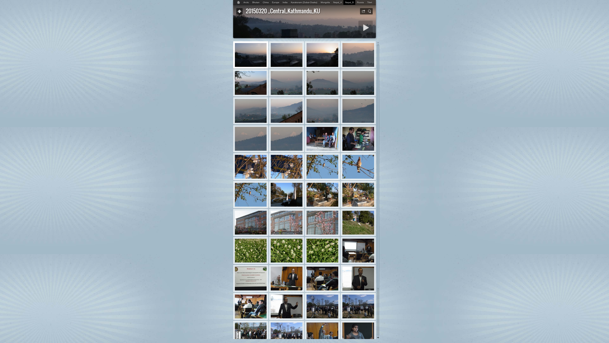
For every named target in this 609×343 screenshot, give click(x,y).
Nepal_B (349, 2)
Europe (275, 2)
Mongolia (325, 2)
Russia (360, 2)
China (266, 2)
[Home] (238, 2)
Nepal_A (337, 2)
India (285, 2)
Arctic (246, 2)
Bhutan (255, 2)
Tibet (369, 2)
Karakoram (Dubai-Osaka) (304, 2)
